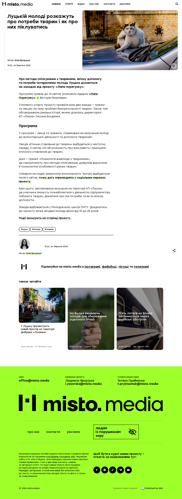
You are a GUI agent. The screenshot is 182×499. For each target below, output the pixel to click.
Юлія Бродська (22, 60)
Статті (69, 3)
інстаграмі (92, 266)
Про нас (94, 3)
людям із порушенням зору (108, 432)
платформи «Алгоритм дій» (60, 457)
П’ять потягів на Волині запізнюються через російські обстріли (135, 316)
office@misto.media (34, 380)
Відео (81, 3)
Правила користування (125, 488)
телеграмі (141, 266)
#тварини (49, 229)
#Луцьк (24, 229)
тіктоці (123, 266)
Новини (56, 3)
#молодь (36, 229)
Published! (150, 488)
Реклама (125, 3)
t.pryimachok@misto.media (137, 384)
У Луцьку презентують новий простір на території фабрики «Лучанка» (37, 329)
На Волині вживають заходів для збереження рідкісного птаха (88, 316)
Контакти (109, 3)
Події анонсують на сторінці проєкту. (45, 218)
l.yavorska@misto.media (83, 384)
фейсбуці (109, 266)
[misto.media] (91, 403)
